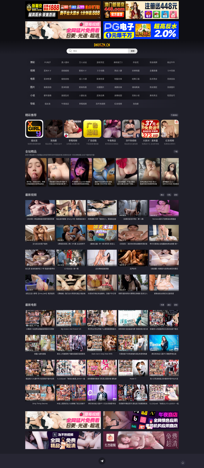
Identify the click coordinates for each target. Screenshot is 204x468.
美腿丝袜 (118, 87)
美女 (162, 195)
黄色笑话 (153, 95)
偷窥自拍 (47, 87)
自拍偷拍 (65, 70)
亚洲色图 (65, 87)
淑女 (169, 305)
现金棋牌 (153, 62)
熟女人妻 (118, 70)
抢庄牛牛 (171, 62)
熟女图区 (153, 87)
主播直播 (153, 70)
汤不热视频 (100, 103)
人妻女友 (83, 95)
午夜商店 (65, 103)
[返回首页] (183, 463)
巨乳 (169, 195)
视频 (32, 70)
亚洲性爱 (47, 79)
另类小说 (136, 95)
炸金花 (136, 62)
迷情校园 (118, 95)
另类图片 (171, 87)
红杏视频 (118, 103)
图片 (32, 87)
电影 (32, 78)
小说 (32, 95)
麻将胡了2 (118, 62)
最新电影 (31, 305)
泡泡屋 (136, 103)
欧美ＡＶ (83, 70)
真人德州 (65, 62)
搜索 (133, 51)
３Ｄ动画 (100, 70)
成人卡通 (83, 79)
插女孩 (47, 103)
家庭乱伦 (65, 95)
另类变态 (171, 79)
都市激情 (47, 95)
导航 (32, 103)
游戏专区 (100, 62)
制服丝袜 (118, 79)
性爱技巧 (171, 95)
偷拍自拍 (65, 79)
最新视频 (31, 195)
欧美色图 (83, 87)
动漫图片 (100, 87)
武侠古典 (100, 95)
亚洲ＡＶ (47, 70)
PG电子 (47, 62)
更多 (176, 195)
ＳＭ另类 (171, 70)
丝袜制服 (136, 70)
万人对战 (83, 62)
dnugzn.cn (102, 45)
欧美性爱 (100, 79)
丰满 (162, 305)
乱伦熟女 (153, 79)
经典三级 (136, 79)
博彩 (32, 62)
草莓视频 (83, 103)
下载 (176, 151)
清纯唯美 (136, 87)
